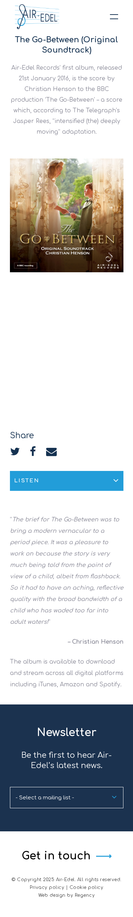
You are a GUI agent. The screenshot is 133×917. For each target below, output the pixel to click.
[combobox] (66, 797)
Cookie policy (87, 887)
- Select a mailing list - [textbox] (45, 798)
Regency (85, 895)
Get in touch (56, 856)
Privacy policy (47, 887)
